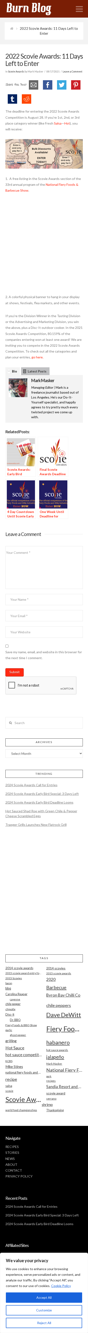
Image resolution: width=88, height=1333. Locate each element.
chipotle (10, 1009)
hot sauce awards (57, 1050)
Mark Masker (42, 380)
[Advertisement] (44, 246)
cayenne (15, 999)
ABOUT (11, 1164)
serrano (51, 1098)
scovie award (55, 1093)
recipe (11, 1079)
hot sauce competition (23, 1054)
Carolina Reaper (16, 994)
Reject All (44, 1323)
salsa (8, 1086)
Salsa (57, 123)
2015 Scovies (13, 978)
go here (37, 357)
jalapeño (55, 1057)
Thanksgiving (55, 1110)
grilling (11, 1041)
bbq (8, 988)
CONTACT (13, 1170)
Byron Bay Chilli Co (63, 995)
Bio (14, 371)
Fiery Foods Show (64, 1029)
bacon (8, 983)
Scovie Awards (16, 71)
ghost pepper (18, 1035)
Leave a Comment (72, 71)
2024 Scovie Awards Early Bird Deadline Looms (39, 802)
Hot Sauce (14, 1047)
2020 (51, 979)
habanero (58, 1042)
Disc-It (9, 1014)
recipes (51, 1080)
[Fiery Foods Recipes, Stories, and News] (33, 8)
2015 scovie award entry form (23, 973)
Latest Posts (37, 371)
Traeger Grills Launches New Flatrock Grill (36, 825)
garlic (8, 1030)
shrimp (47, 1104)
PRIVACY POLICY (19, 1176)
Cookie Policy (61, 1286)
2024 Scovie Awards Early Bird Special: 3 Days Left (42, 794)
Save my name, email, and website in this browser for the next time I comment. (43, 655)
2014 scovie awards (19, 968)
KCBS (8, 1061)
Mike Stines (14, 1067)
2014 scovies (55, 968)
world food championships (21, 1110)
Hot (67, 123)
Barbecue (56, 987)
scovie (9, 1090)
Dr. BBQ (15, 1020)
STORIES (12, 1153)
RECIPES (12, 1147)
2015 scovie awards (58, 973)
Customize (44, 1310)
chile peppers (58, 1005)
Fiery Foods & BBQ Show (21, 1025)
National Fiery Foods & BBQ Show (64, 1070)
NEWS (10, 1159)
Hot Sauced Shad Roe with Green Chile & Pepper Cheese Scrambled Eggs (41, 813)
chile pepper (13, 1004)
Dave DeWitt (63, 1014)
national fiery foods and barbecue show (23, 1072)
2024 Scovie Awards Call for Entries (31, 785)
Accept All (44, 1297)
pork (48, 1076)
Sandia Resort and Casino (64, 1086)
